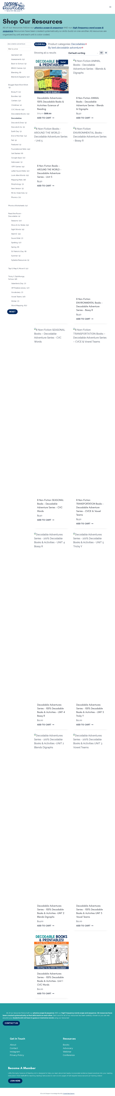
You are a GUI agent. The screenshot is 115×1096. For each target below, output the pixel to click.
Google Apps (18, 158)
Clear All (40, 44)
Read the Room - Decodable (15, 215)
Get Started (17, 153)
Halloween (16, 162)
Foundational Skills (20, 149)
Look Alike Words (20, 175)
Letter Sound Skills (20, 171)
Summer (15, 256)
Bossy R (16, 92)
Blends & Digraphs (20, 77)
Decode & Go (18, 127)
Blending (16, 73)
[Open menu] (110, 7)
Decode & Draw (19, 123)
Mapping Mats (18, 180)
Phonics (16, 197)
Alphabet (16, 55)
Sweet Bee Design (68, 1093)
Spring (15, 247)
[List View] (106, 52)
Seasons (16, 221)
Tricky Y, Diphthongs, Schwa (16, 277)
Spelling (16, 243)
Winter (15, 301)
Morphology (17, 184)
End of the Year (19, 136)
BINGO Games (18, 68)
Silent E (16, 234)
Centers (16, 101)
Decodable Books (20, 114)
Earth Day (16, 131)
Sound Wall (17, 238)
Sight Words (17, 229)
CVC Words (17, 110)
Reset (12, 311)
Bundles (16, 96)
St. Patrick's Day (19, 251)
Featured (16, 145)
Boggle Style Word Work (18, 86)
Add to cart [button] (44, 118)
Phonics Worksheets (18, 206)
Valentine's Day (18, 283)
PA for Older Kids (19, 193)
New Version (17, 189)
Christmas (16, 105)
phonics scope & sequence (48, 27)
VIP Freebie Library (20, 288)
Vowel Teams (18, 297)
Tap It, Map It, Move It (18, 269)
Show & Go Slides (20, 225)
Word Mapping (19, 306)
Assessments (18, 59)
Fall (14, 140)
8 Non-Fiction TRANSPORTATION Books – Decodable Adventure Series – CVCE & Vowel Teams (90, 507)
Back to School (19, 64)
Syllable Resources (20, 260)
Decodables (16, 118)
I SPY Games (17, 167)
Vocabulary (17, 292)
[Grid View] (101, 52)
